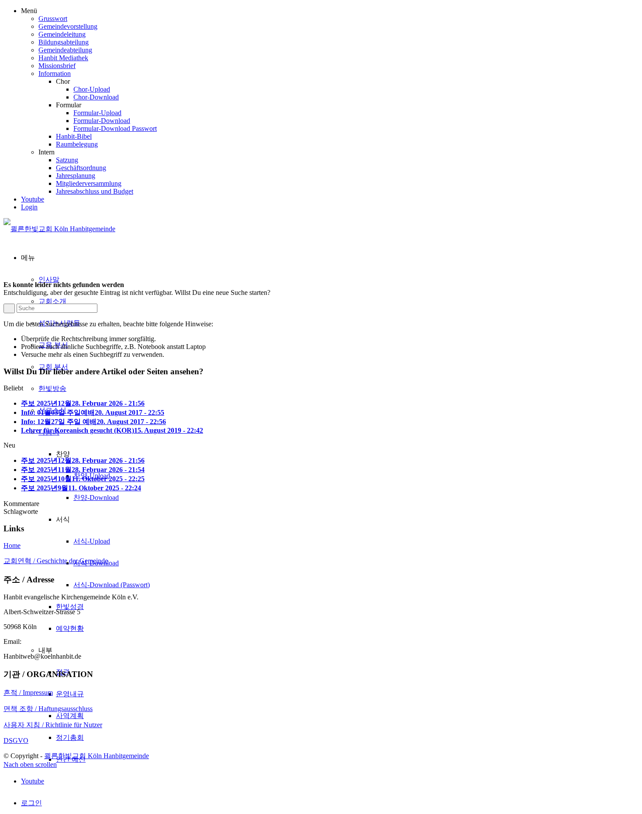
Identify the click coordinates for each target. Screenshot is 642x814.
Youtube (32, 199)
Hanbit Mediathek (63, 58)
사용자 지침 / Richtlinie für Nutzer (52, 724)
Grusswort (52, 18)
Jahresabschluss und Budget (94, 191)
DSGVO (15, 740)
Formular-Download (101, 120)
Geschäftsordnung (81, 167)
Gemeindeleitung (62, 34)
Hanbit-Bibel (74, 136)
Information (54, 73)
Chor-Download (96, 97)
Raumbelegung (77, 144)
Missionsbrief (57, 65)
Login (29, 207)
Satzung (67, 160)
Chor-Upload (91, 89)
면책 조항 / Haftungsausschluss (48, 708)
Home (12, 545)
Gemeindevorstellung (67, 26)
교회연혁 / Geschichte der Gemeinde (55, 560)
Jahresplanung (75, 175)
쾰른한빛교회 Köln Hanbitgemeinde (96, 755)
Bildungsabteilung (63, 42)
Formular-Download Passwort (115, 128)
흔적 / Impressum (28, 692)
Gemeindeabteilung (65, 50)
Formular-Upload (97, 112)
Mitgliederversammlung (88, 183)
